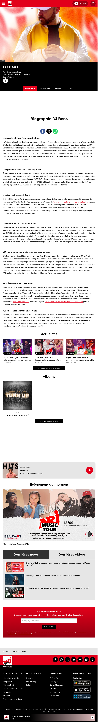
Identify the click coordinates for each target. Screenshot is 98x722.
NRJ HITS (24, 470)
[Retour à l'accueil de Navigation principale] (10, 3)
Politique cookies (53, 709)
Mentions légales (31, 709)
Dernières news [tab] (26, 554)
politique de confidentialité (25, 633)
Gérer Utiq (89, 709)
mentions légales (12, 633)
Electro (18, 75)
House (27, 75)
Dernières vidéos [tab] (72, 554)
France (19, 72)
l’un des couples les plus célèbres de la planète (71, 202)
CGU (42, 709)
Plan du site (9, 709)
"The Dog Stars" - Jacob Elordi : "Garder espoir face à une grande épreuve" (57, 588)
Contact (19, 709)
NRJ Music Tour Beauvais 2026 (16, 544)
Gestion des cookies (49, 712)
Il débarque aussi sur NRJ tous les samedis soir (64, 301)
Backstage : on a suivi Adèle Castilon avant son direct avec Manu (53, 575)
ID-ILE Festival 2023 (21, 301)
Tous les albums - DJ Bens (49, 421)
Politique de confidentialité (73, 709)
